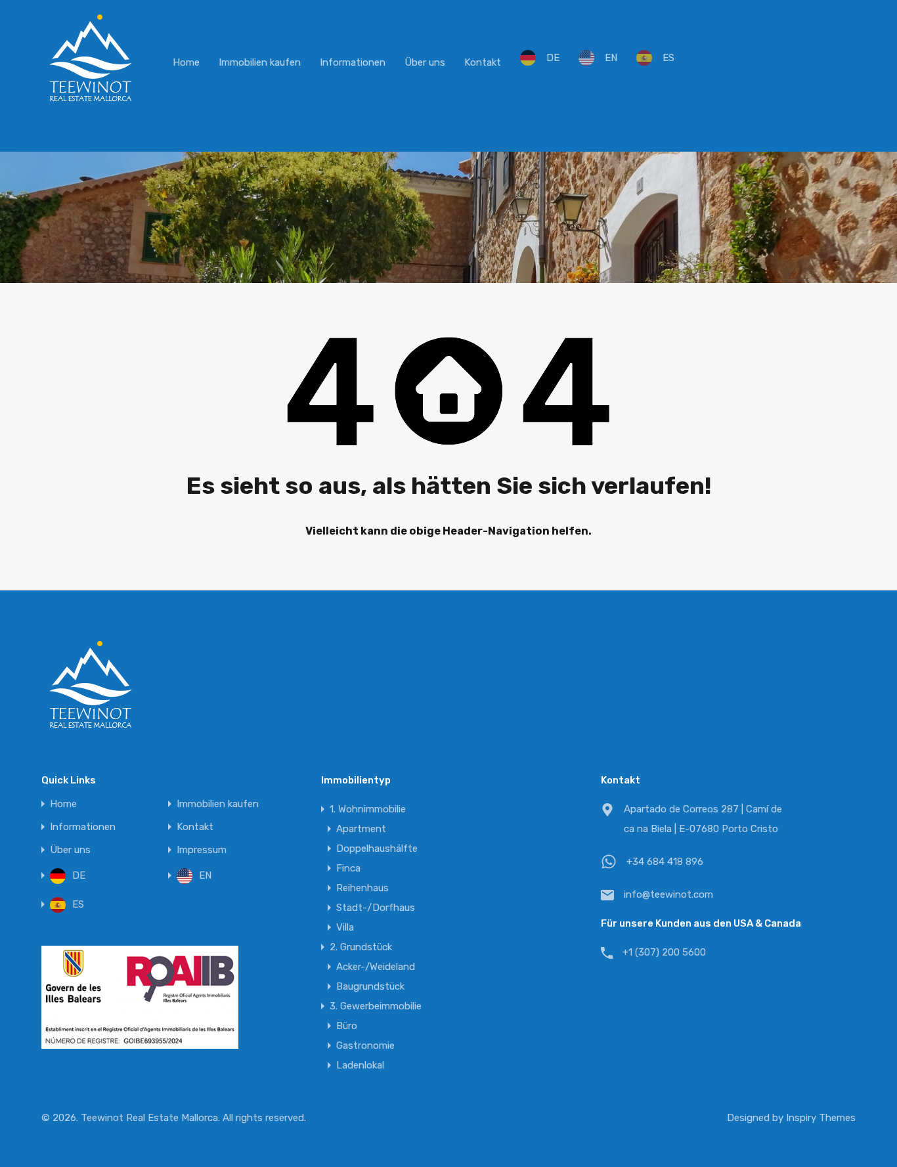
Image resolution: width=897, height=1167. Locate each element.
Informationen (352, 62)
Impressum (202, 850)
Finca (348, 868)
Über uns (425, 62)
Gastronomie (365, 1045)
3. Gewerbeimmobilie (376, 1006)
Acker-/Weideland (375, 967)
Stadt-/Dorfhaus (375, 908)
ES (668, 58)
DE (552, 58)
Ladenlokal (360, 1065)
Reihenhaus (362, 888)
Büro (346, 1026)
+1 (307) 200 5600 (664, 952)
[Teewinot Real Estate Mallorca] (90, 102)
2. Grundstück (361, 947)
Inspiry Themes (821, 1118)
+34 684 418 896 (664, 862)
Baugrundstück (370, 986)
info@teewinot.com (668, 894)
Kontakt (482, 62)
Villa (345, 927)
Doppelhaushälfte (377, 848)
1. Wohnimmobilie (368, 809)
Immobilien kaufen (260, 62)
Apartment (361, 829)
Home (186, 62)
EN (611, 58)
